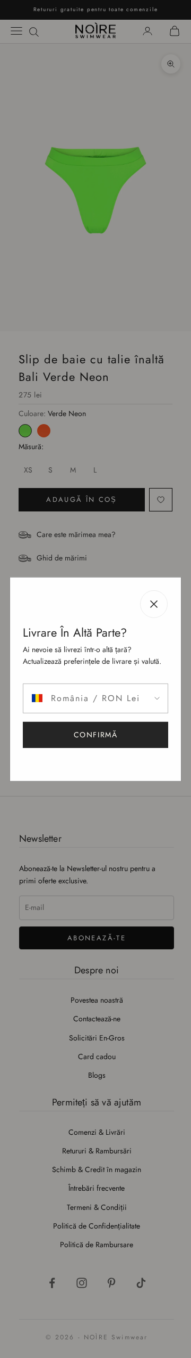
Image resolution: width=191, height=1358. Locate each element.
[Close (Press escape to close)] (154, 603)
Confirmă (96, 734)
